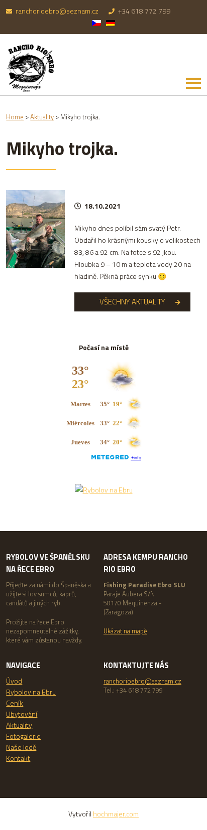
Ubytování (21, 714)
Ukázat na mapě (125, 631)
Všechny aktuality (132, 301)
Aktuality (19, 725)
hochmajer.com (116, 813)
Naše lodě (21, 747)
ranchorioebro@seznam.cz (57, 11)
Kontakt (18, 758)
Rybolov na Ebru (31, 692)
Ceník (14, 703)
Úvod (14, 681)
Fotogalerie (23, 736)
